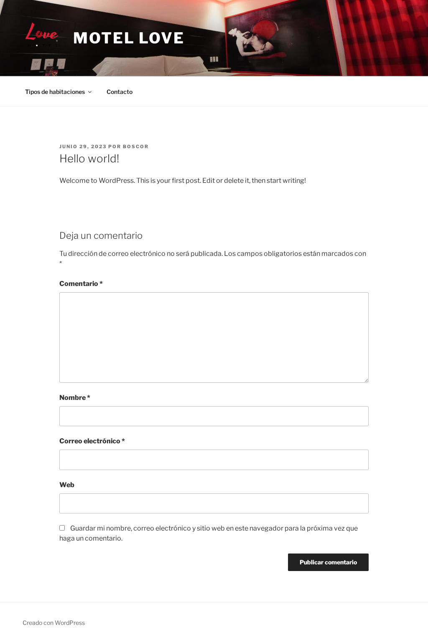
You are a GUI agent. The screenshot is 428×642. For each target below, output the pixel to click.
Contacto (119, 91)
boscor (136, 146)
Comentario (81, 284)
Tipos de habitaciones (55, 91)
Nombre (74, 398)
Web (66, 485)
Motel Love (129, 38)
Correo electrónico (92, 441)
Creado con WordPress (54, 622)
